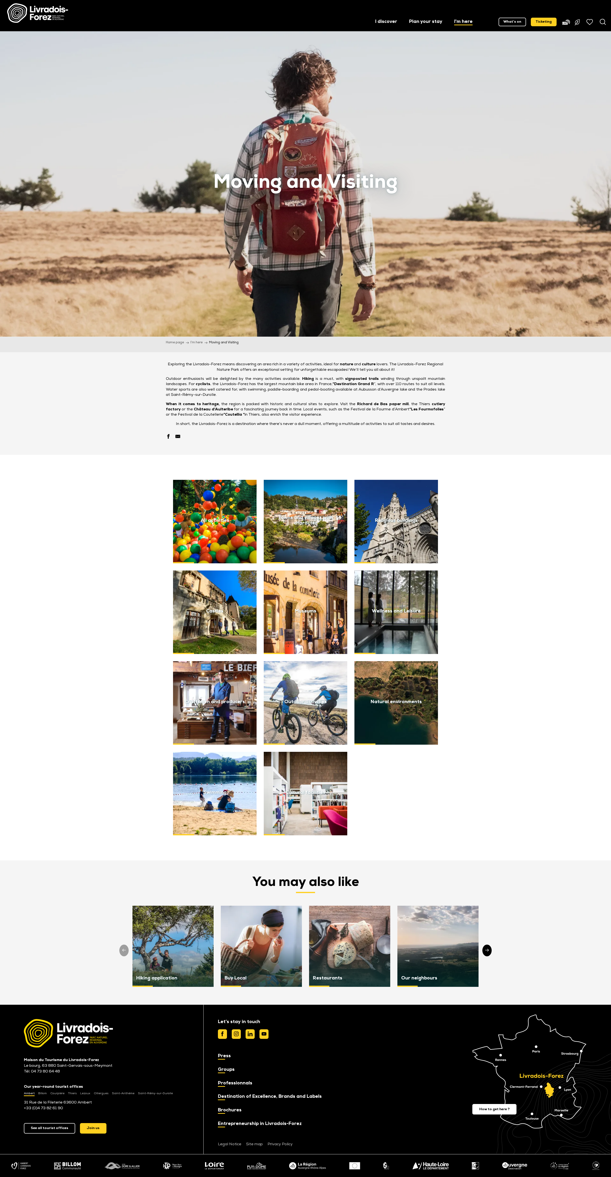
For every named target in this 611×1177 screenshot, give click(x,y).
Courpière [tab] (57, 1093)
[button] (386, 22)
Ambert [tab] (29, 1093)
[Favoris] (590, 22)
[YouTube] (264, 1034)
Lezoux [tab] (85, 1093)
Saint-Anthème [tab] (123, 1093)
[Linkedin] (250, 1034)
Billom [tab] (42, 1093)
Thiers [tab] (72, 1093)
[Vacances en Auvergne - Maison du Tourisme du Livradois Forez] (37, 13)
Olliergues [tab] (101, 1093)
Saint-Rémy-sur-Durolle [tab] (155, 1093)
